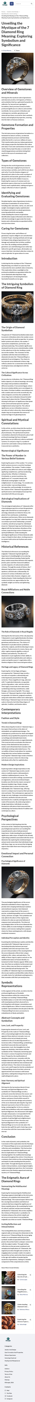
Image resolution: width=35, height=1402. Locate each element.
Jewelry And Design (12, 11)
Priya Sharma (7, 50)
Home (3, 11)
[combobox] (23, 4)
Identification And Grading (9, 13)
